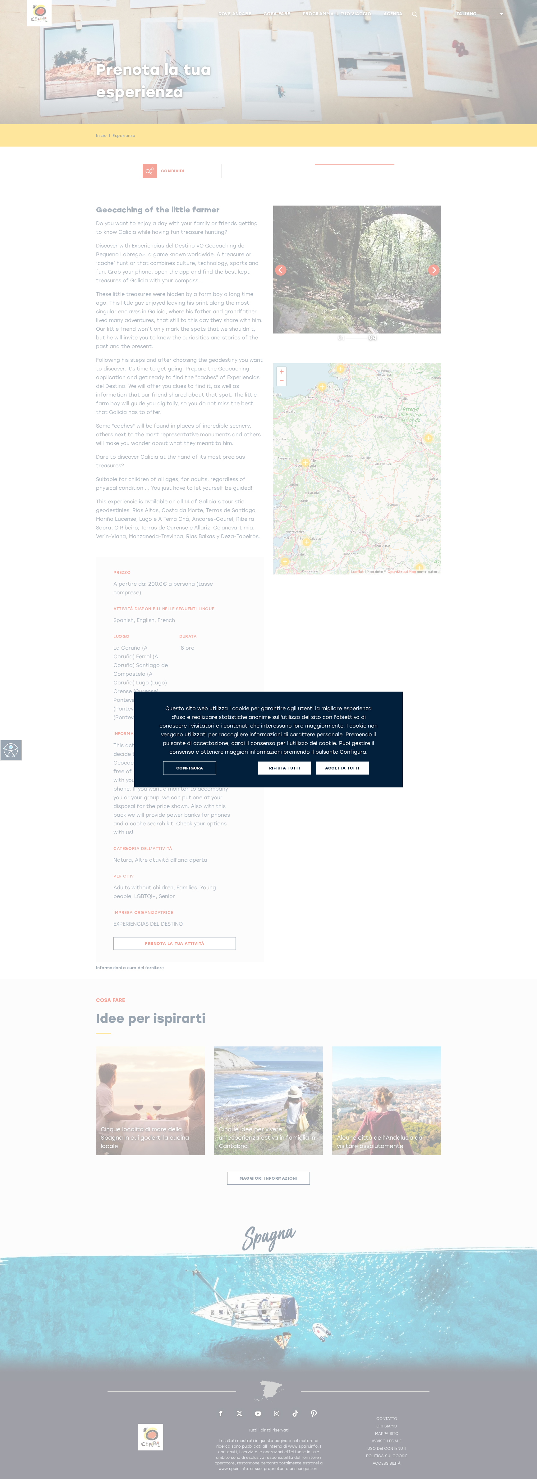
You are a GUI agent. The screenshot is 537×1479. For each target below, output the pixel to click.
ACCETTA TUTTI (342, 768)
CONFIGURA (189, 768)
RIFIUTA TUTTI (284, 768)
